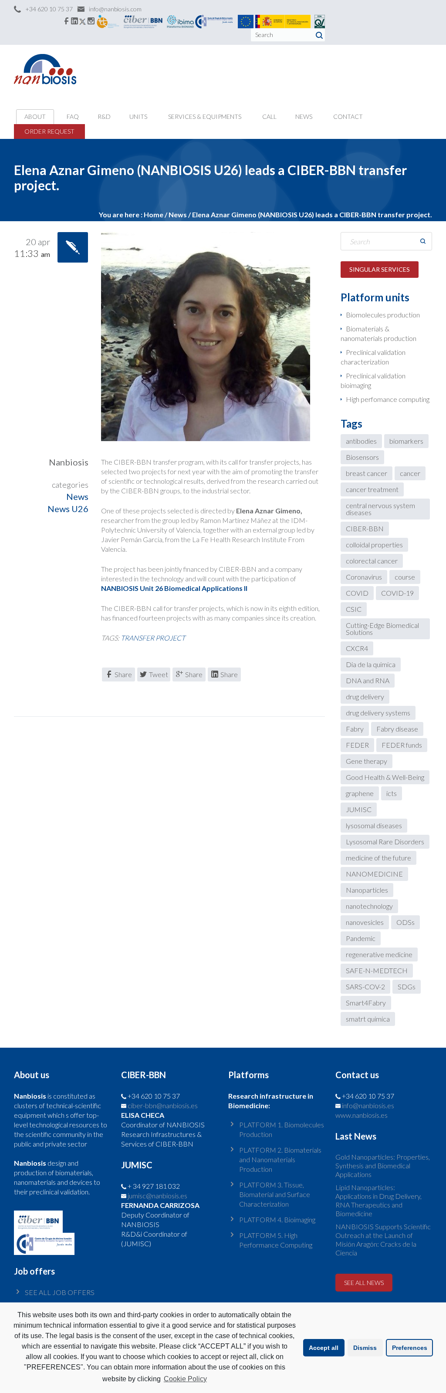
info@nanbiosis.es (368, 1105)
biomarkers (406, 441)
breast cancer (366, 473)
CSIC (354, 609)
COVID (357, 593)
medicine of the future (378, 857)
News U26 (67, 508)
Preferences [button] (409, 1347)
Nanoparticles (367, 890)
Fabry (355, 729)
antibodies (361, 441)
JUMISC (359, 809)
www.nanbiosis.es (361, 1115)
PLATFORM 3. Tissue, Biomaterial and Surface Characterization (274, 1194)
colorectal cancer (372, 561)
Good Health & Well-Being (385, 777)
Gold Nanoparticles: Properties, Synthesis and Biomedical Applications (382, 1165)
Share (123, 674)
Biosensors (362, 457)
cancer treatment (372, 489)
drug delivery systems (378, 712)
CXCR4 (357, 648)
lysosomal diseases (374, 825)
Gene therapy (366, 761)
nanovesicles (365, 922)
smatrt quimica (368, 1019)
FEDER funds (402, 745)
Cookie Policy (185, 1379)
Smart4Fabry (366, 1002)
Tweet (158, 674)
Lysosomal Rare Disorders (385, 841)
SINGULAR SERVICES (379, 269)
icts (391, 793)
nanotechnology (369, 906)
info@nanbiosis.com (115, 9)
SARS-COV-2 (365, 986)
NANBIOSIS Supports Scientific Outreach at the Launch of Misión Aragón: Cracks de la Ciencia (383, 1239)
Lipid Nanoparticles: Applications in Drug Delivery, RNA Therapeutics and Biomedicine (378, 1200)
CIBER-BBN (365, 528)
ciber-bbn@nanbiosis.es (163, 1105)
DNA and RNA (367, 680)
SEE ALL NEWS (364, 1282)
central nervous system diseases (380, 508)
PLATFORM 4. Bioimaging (277, 1219)
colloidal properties (374, 544)
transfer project (153, 638)
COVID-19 (397, 593)
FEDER (357, 745)
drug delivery (365, 696)
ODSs (405, 922)
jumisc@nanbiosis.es (157, 1195)
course (405, 577)
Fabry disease (397, 729)
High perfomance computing (387, 399)
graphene (360, 793)
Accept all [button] (323, 1347)
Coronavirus (364, 577)
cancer (410, 473)
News (77, 496)
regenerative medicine (379, 954)
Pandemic (360, 938)
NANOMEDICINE (374, 874)
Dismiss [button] (365, 1347)
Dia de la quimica (370, 664)
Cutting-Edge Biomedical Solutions (382, 628)
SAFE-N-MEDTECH (377, 970)
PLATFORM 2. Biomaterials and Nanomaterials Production (280, 1159)
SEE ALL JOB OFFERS (60, 1292)
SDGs (407, 986)
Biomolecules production (383, 314)
